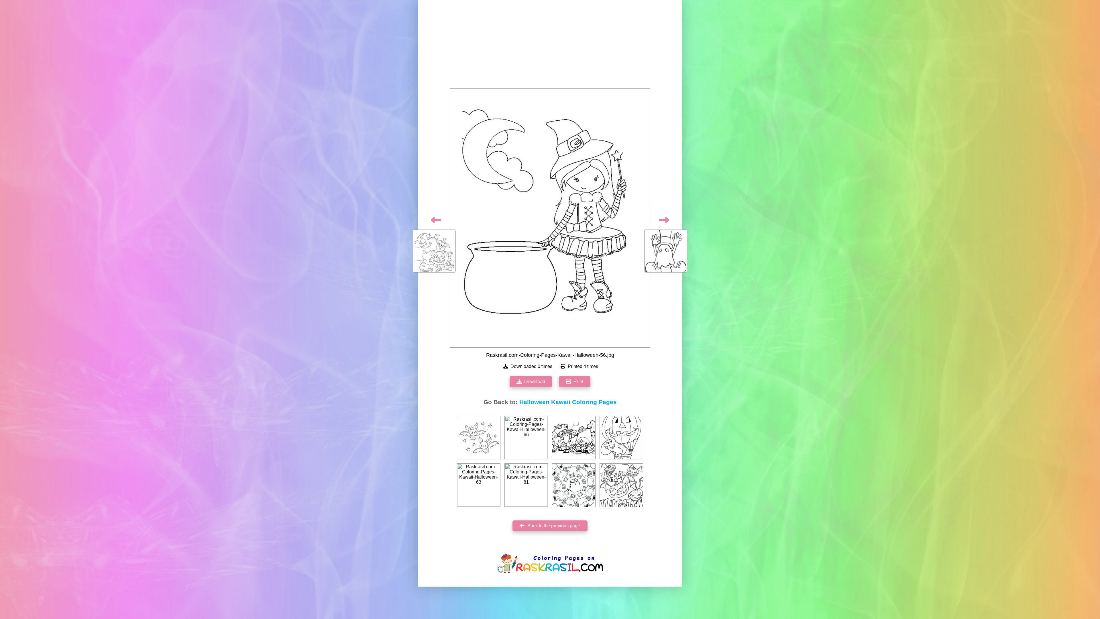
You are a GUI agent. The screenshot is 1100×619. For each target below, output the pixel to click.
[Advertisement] (550, 46)
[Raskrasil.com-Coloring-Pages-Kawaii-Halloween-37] (574, 437)
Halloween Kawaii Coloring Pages (568, 402)
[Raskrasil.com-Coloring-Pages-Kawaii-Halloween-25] (621, 437)
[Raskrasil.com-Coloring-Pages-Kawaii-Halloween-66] (526, 437)
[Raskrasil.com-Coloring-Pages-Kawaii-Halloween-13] (478, 437)
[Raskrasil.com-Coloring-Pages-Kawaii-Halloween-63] (478, 485)
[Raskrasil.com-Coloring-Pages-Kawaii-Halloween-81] (526, 485)
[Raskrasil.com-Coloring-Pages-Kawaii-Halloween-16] (621, 485)
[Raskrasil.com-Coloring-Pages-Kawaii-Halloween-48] (574, 485)
